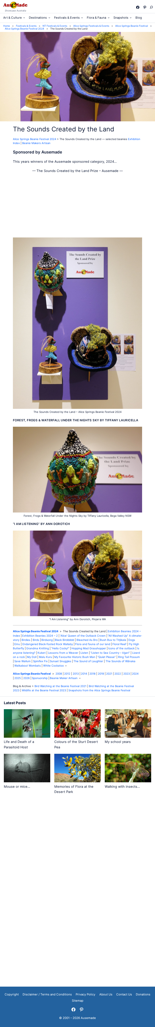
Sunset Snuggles (60, 661)
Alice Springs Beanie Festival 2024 (34, 139)
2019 (101, 673)
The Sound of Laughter (88, 661)
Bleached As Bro (87, 639)
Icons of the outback (121, 648)
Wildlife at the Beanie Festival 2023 (44, 690)
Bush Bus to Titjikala (113, 639)
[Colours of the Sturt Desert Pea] (77, 724)
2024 (135, 673)
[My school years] (128, 724)
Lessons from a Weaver (63, 652)
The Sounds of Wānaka (120, 661)
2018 (92, 673)
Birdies (26, 639)
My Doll (32, 657)
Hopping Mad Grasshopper (88, 648)
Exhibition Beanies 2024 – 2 (40, 635)
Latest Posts (15, 703)
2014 (84, 673)
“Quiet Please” (106, 657)
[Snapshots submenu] (131, 17)
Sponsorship (40, 678)
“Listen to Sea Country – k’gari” (110, 652)
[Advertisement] (77, 205)
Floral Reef (119, 644)
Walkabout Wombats (27, 665)
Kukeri (42, 652)
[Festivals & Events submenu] (82, 17)
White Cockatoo (53, 665)
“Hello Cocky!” (60, 648)
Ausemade (88, 1018)
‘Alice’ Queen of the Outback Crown (83, 635)
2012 (67, 673)
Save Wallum (22, 661)
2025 (17, 678)
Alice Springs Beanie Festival (32, 673)
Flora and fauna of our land (92, 644)
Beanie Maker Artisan (64, 678)
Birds (36, 639)
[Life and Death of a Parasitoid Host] (27, 724)
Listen (84, 652)
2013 (76, 673)
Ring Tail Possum (129, 657)
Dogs (131, 639)
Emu (17, 644)
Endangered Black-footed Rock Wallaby (47, 644)
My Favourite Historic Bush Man (74, 657)
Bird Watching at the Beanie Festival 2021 (60, 686)
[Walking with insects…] (128, 769)
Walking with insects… (122, 787)
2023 (126, 673)
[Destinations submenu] (49, 17)
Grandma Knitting (37, 648)
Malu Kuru (45, 657)
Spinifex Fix (40, 661)
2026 (26, 678)
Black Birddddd (64, 639)
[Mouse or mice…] (27, 769)
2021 (109, 673)
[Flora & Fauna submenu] (109, 17)
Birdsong (47, 639)
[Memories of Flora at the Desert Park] (77, 769)
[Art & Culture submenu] (24, 17)
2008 (59, 673)
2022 (117, 673)
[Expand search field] (151, 7)
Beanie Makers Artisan (36, 143)
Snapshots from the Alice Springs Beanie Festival (99, 690)
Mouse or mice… (17, 787)
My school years (118, 742)
